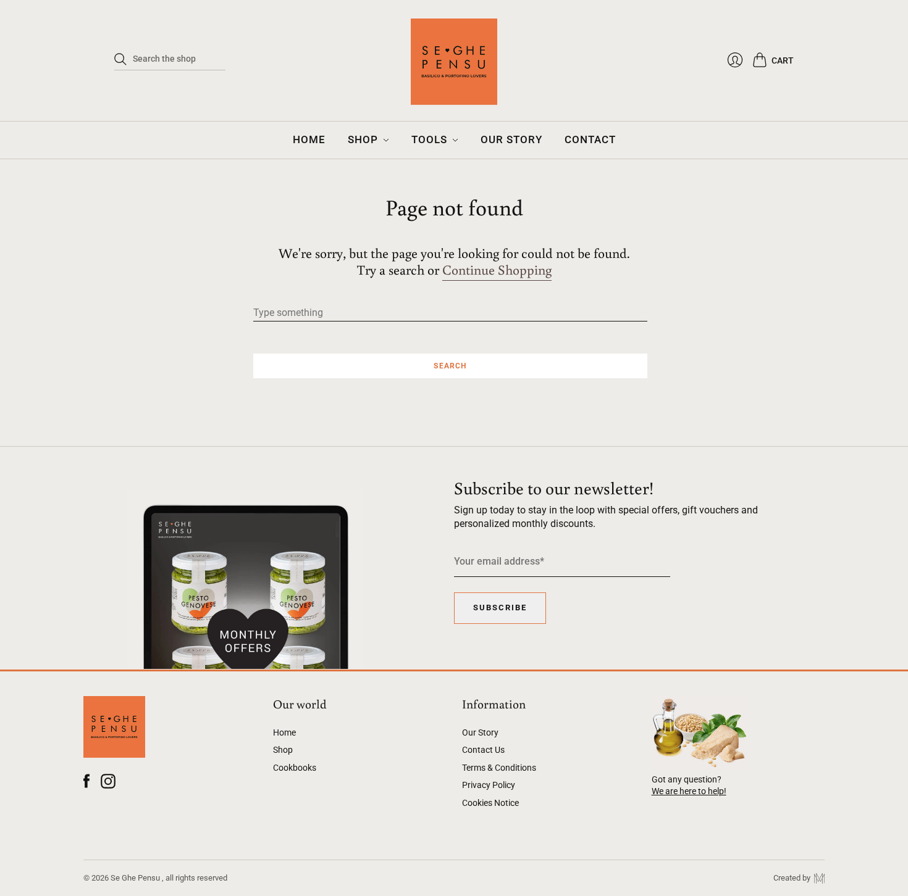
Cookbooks (294, 768)
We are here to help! (689, 791)
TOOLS (429, 139)
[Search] (120, 59)
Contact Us (483, 750)
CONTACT (590, 139)
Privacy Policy (488, 785)
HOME (309, 139)
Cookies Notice (490, 803)
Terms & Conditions (499, 768)
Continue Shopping (497, 270)
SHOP (363, 139)
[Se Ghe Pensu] (454, 68)
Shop (283, 750)
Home (284, 732)
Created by (793, 877)
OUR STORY (511, 139)
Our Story (480, 732)
